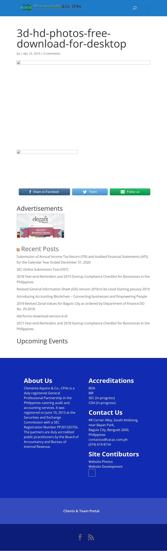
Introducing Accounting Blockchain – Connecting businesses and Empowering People (82, 296)
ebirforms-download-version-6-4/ (42, 316)
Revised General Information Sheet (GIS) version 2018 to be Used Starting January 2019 (83, 289)
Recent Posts (40, 248)
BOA (92, 388)
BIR (91, 393)
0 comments (52, 53)
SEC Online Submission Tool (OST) (42, 269)
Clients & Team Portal (81, 511)
